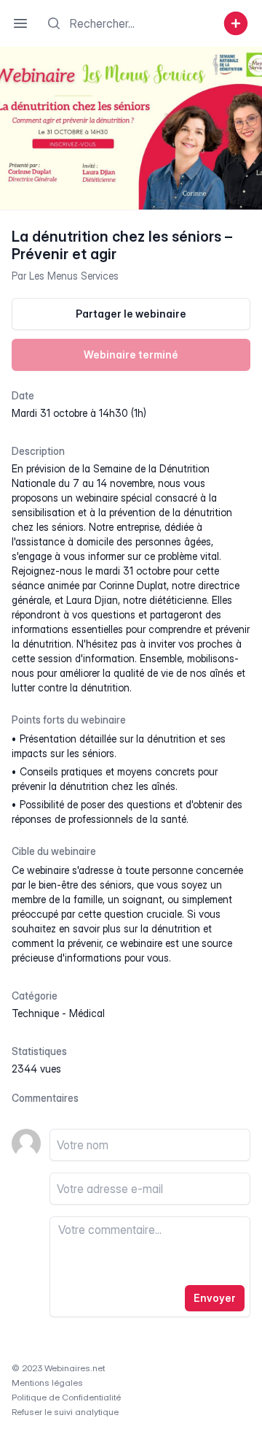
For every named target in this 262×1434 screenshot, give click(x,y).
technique (35, 1013)
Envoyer (215, 1298)
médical (87, 1013)
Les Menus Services (74, 275)
